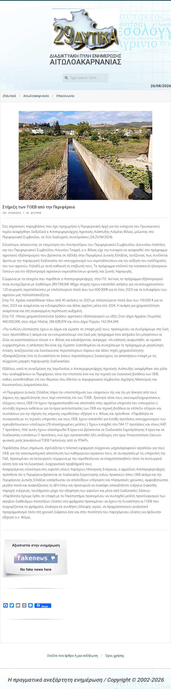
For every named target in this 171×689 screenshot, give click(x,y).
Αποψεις (36, 212)
